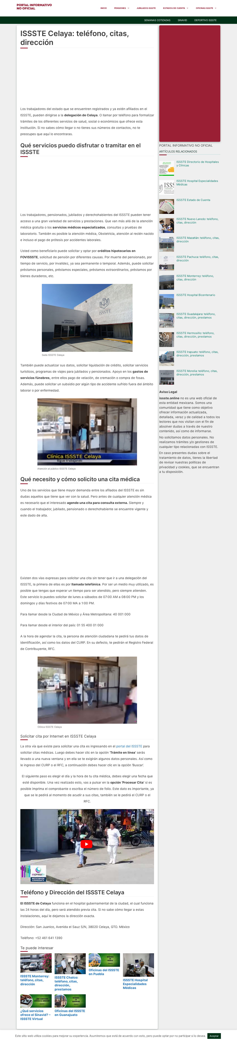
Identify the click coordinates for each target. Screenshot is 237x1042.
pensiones (120, 8)
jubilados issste (146, 8)
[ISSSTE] (34, 7)
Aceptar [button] (214, 1035)
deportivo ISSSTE (205, 20)
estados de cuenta (174, 8)
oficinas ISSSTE (204, 8)
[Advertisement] (87, 80)
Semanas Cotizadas (157, 20)
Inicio (104, 8)
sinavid (182, 20)
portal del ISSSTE (129, 746)
